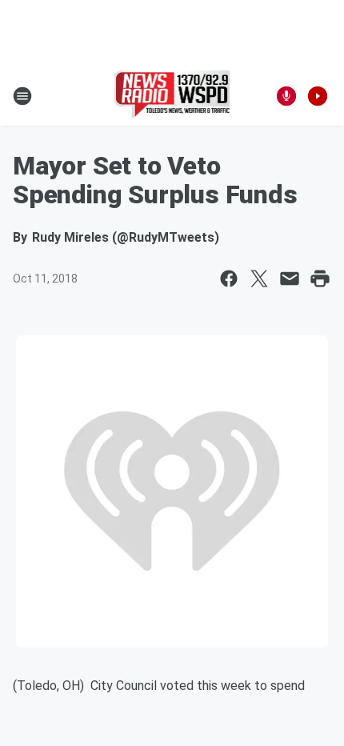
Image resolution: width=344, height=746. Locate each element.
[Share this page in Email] (289, 278)
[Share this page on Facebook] (229, 278)
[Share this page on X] (259, 278)
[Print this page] (320, 278)
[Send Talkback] (286, 96)
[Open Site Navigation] (22, 96)
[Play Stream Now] (317, 96)
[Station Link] (172, 96)
